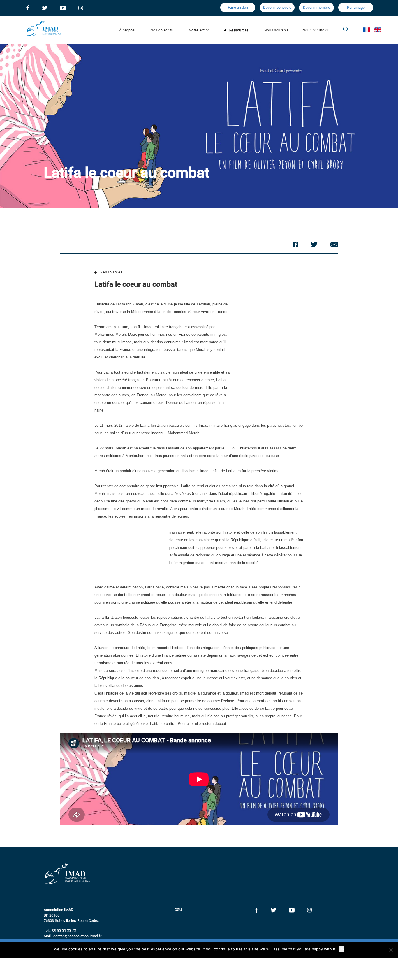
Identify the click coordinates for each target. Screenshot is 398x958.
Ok (341, 949)
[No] (391, 950)
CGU (178, 910)
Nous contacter (315, 30)
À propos (127, 30)
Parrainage (356, 7)
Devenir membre (316, 7)
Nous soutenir (276, 30)
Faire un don (238, 7)
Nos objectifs (161, 30)
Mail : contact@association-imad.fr (72, 936)
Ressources (239, 30)
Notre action (199, 30)
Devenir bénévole (277, 7)
